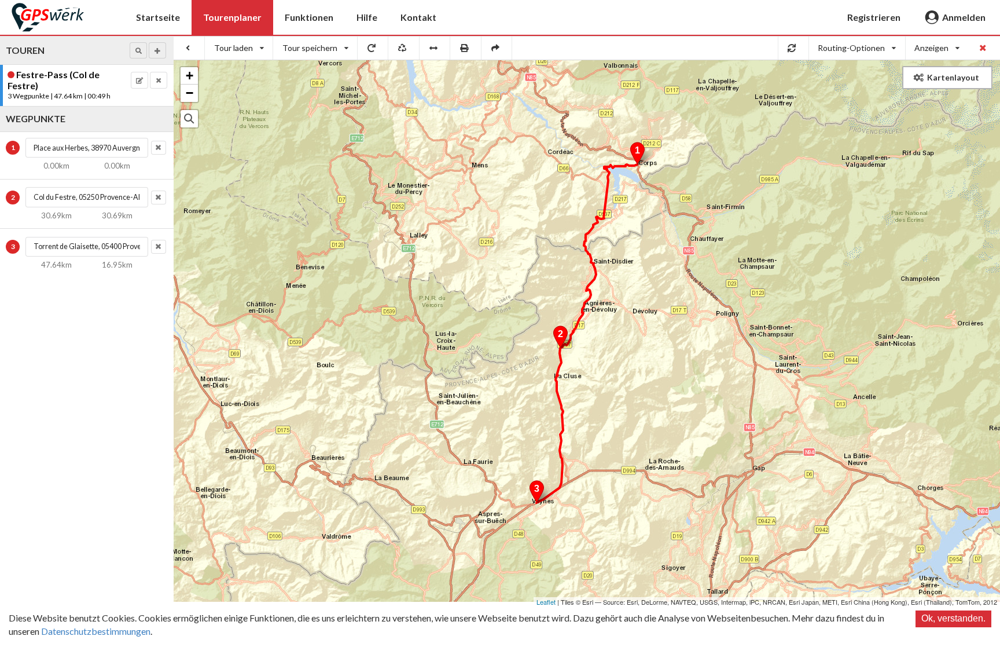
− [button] (189, 93)
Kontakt (418, 17)
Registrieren (873, 17)
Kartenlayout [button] (953, 77)
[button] (138, 50)
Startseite (158, 17)
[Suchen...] (189, 118)
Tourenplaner (232, 17)
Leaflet (546, 601)
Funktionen (309, 17)
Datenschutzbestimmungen (95, 631)
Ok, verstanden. (953, 618)
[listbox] (239, 48)
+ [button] (189, 75)
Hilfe (366, 17)
